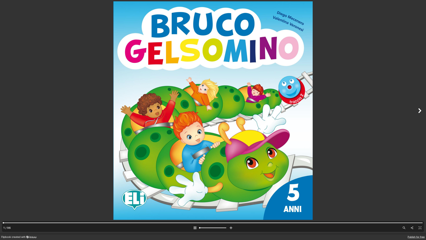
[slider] (213, 228)
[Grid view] (195, 227)
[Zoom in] (231, 227)
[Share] (412, 227)
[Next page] (419, 117)
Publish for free (416, 237)
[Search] (404, 227)
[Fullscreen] (420, 227)
